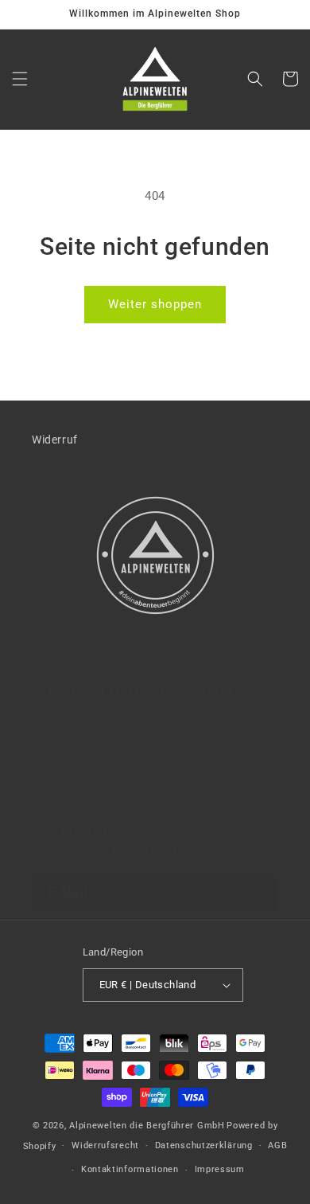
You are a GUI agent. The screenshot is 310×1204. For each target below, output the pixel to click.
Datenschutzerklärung (204, 1145)
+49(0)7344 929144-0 (116, 728)
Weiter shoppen (155, 304)
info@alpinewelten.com (99, 783)
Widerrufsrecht (105, 1145)
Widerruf (55, 439)
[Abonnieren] (259, 893)
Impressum (220, 1169)
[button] (19, 78)
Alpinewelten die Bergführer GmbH (146, 1125)
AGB (277, 1145)
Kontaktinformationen (130, 1169)
